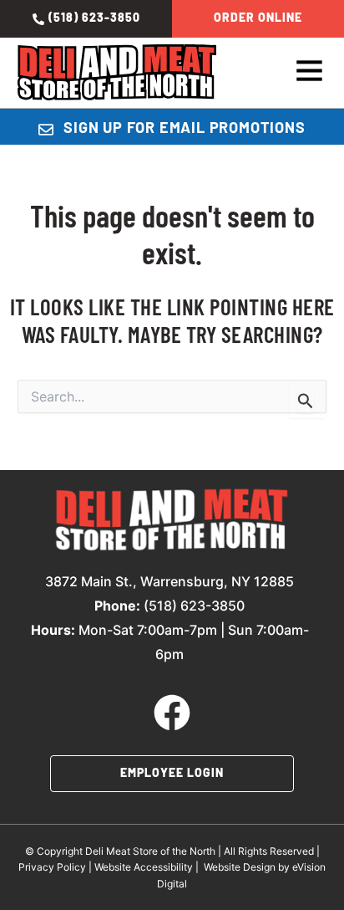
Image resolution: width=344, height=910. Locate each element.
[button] (306, 73)
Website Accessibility (143, 867)
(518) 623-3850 (194, 605)
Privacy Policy (52, 867)
